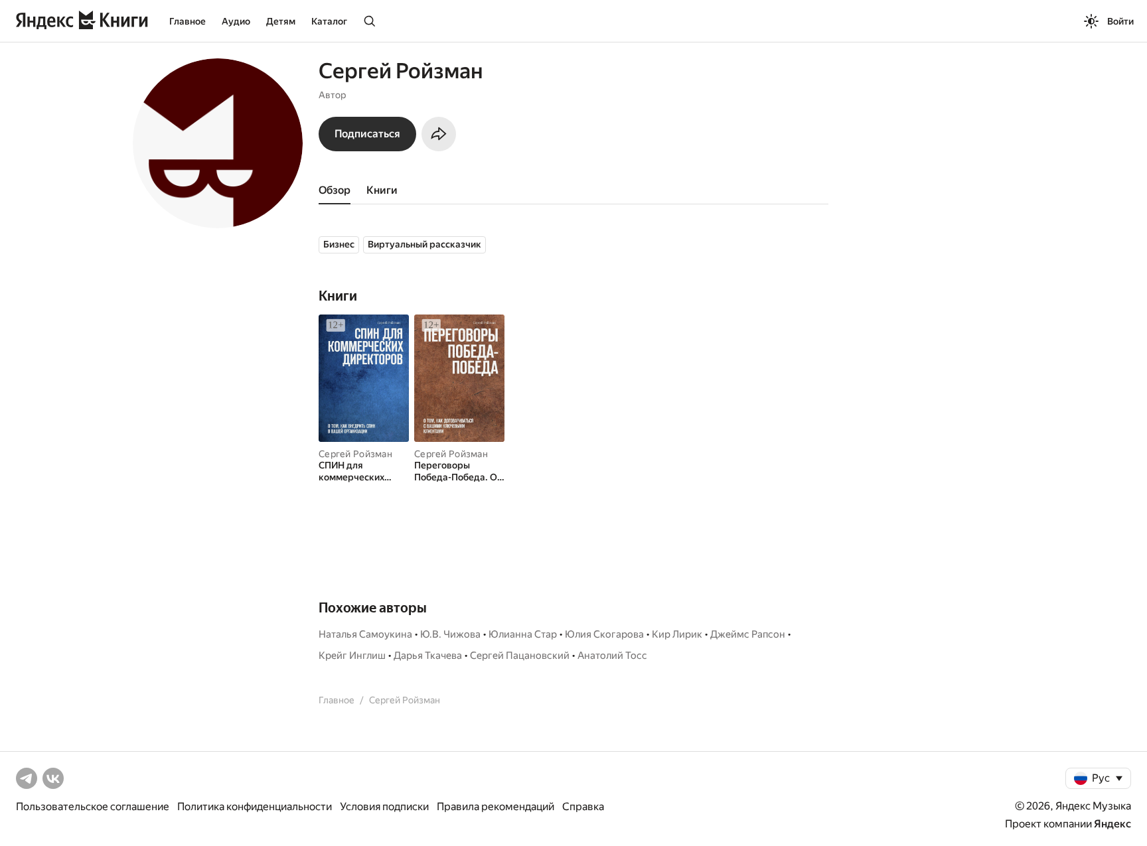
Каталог (329, 21)
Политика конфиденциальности (254, 806)
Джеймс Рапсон (747, 634)
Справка (583, 806)
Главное (187, 21)
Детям (280, 21)
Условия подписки (384, 806)
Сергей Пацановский (520, 656)
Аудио (236, 21)
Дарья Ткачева (428, 656)
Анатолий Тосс (612, 656)
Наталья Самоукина (365, 634)
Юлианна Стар (523, 634)
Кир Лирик (677, 634)
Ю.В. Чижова (450, 634)
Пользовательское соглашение (92, 806)
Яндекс (1112, 823)
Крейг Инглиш (352, 656)
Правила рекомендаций (495, 806)
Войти (1120, 21)
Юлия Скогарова (604, 634)
